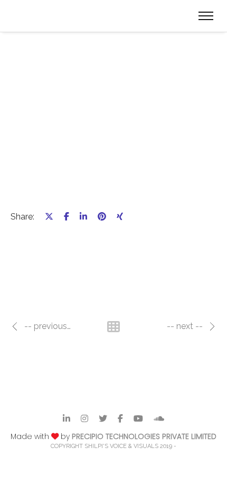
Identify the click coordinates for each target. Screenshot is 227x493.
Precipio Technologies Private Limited (144, 436)
